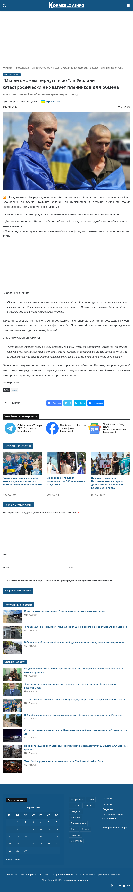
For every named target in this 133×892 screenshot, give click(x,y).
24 (33, 843)
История (75, 805)
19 (49, 836)
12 (49, 829)
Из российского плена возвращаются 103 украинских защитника (66, 481)
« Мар (9, 859)
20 (56, 836)
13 (56, 829)
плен (14, 390)
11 (41, 829)
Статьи (85, 829)
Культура (88, 805)
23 (25, 843)
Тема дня (75, 835)
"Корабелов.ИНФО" (63, 874)
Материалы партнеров (115, 827)
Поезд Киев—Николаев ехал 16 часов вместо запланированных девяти (64, 611)
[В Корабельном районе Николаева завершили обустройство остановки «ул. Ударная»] (12, 720)
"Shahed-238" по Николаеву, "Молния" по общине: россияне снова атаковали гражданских (75, 626)
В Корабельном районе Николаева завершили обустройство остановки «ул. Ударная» (73, 714)
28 (10, 850)
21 (10, 843)
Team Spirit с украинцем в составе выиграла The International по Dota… (64, 761)
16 (25, 836)
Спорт (74, 829)
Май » (17, 859)
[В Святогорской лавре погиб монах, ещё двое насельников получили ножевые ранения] (12, 647)
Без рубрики (77, 799)
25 (41, 843)
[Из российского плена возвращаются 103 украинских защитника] (66, 463)
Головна (107, 804)
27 (56, 843)
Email (6, 567)
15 (17, 836)
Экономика (76, 841)
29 (17, 850)
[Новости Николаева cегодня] (66, 5)
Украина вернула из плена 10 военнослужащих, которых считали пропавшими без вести (22, 481)
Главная (9, 68)
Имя (6, 554)
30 (25, 850)
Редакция (107, 809)
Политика (76, 817)
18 (41, 836)
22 (17, 843)
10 (33, 829)
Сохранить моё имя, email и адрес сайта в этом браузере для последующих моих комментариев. (60, 580)
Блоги (91, 799)
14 (10, 836)
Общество (76, 811)
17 (33, 836)
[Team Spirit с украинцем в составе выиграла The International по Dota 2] (12, 766)
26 (49, 843)
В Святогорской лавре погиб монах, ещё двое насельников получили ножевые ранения (74, 642)
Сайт (71, 567)
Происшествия (22, 68)
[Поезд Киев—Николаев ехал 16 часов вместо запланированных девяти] (12, 616)
